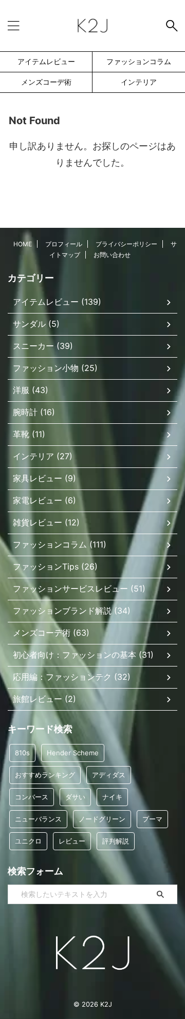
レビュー (72, 841)
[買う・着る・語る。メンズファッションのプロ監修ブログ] (92, 25)
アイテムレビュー (46, 61)
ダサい (75, 797)
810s (22, 753)
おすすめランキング (45, 775)
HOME (22, 244)
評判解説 (115, 841)
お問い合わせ (112, 255)
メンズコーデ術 (46, 81)
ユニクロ (28, 841)
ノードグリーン (102, 819)
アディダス (108, 775)
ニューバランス (38, 819)
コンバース (31, 797)
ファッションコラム (138, 61)
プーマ (152, 819)
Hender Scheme (73, 753)
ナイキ (112, 797)
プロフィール (63, 244)
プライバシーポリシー (126, 244)
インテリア (139, 81)
